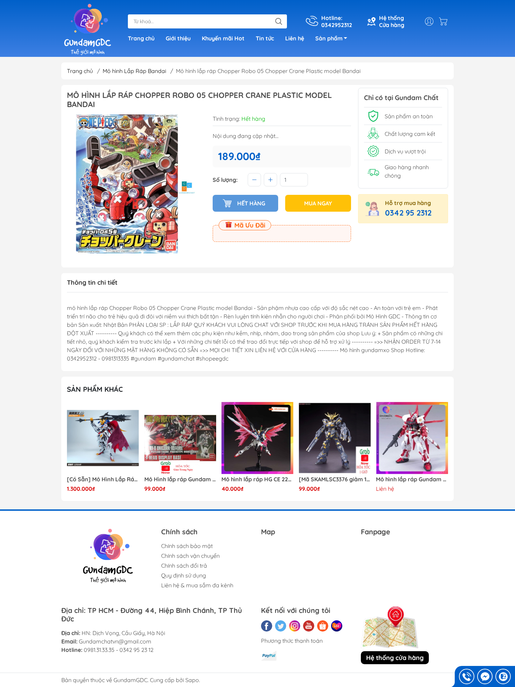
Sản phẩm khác (95, 389)
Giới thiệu (178, 38)
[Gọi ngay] (466, 676)
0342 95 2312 (408, 213)
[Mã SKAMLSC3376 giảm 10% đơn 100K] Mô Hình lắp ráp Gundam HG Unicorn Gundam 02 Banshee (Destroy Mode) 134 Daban (335, 479)
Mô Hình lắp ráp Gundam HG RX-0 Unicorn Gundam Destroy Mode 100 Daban (180, 479)
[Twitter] (280, 626)
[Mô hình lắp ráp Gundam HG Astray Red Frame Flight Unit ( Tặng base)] (412, 438)
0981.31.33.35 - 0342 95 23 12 (118, 649)
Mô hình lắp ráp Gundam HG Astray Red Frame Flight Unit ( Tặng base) (412, 479)
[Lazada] (336, 626)
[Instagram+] (294, 626)
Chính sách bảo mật (187, 545)
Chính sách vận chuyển (190, 555)
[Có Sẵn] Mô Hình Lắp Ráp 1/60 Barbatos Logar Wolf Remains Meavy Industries (103, 479)
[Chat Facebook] (485, 676)
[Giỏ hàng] (445, 21)
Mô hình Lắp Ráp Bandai (134, 70)
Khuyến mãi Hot (223, 38)
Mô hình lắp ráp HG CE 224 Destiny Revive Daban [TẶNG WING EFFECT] (257, 479)
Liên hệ (294, 38)
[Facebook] (266, 626)
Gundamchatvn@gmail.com (115, 641)
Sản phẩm (329, 38)
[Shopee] (322, 626)
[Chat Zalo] (503, 676)
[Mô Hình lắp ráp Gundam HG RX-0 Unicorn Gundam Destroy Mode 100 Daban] (180, 438)
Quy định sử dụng (183, 575)
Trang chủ (141, 38)
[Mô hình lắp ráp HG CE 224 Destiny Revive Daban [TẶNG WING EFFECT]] (257, 438)
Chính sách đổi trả (184, 565)
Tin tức (265, 38)
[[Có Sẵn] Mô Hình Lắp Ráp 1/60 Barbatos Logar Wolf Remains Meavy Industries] (103, 438)
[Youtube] (308, 626)
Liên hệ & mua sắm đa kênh (197, 585)
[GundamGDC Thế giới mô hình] (87, 29)
